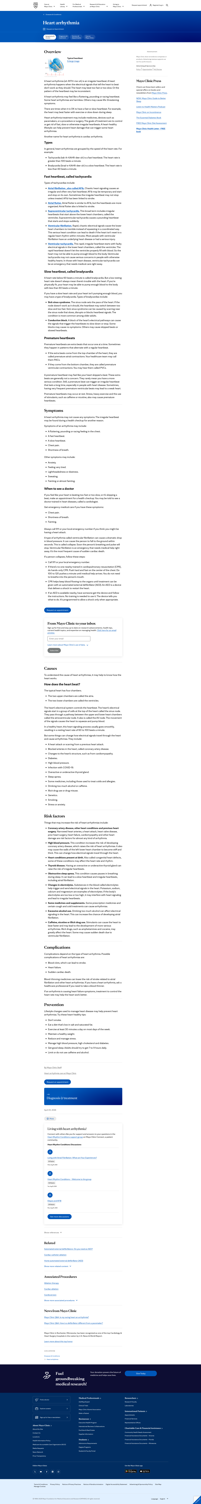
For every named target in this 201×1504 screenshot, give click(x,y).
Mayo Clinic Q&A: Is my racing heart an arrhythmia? (66, 1317)
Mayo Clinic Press (159, 93)
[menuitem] (50, 37)
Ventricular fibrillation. (60, 225)
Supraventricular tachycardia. (64, 210)
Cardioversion (50, 1295)
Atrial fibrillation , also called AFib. (66, 188)
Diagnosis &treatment (63, 37)
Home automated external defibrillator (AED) (63, 1260)
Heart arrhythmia (61, 22)
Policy (138, 69)
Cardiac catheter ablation (55, 1255)
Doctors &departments (76, 37)
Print (52, 1118)
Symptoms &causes (49, 37)
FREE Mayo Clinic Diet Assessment (151, 123)
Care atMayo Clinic (90, 37)
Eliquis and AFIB (54, 1200)
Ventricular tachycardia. (61, 243)
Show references (51, 1232)
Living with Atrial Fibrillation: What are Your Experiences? (72, 1157)
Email (50, 642)
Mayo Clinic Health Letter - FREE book (150, 130)
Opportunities (147, 69)
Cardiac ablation (51, 1289)
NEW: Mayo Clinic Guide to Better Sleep (151, 99)
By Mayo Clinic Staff (53, 1067)
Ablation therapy (51, 1283)
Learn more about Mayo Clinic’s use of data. (66, 645)
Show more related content (56, 1266)
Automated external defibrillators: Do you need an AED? (68, 1249)
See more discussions (59, 1216)
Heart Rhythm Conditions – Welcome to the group (69, 1179)
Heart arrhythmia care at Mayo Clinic (60, 1073)
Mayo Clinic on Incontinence (148, 112)
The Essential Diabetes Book (148, 117)
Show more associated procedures (59, 1300)
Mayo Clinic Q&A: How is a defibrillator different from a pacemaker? (73, 1323)
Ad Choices (158, 69)
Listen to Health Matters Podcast (150, 106)
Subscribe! (54, 650)
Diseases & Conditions (53, 14)
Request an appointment (57, 610)
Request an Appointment (55, 29)
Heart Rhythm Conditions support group (65, 1137)
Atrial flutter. (55, 202)
